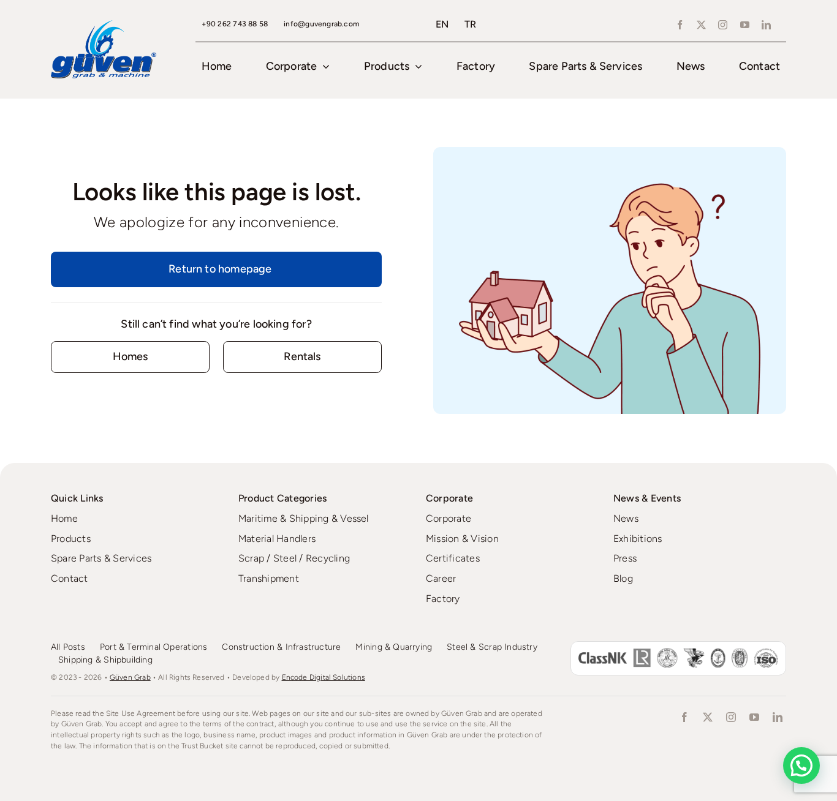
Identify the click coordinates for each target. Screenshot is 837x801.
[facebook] (679, 24)
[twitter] (701, 24)
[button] (801, 765)
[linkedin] (766, 24)
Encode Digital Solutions (323, 677)
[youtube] (744, 24)
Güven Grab (130, 677)
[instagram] (722, 24)
